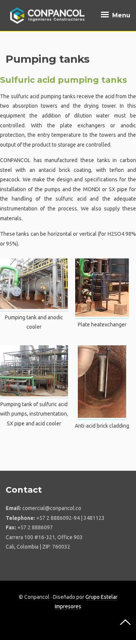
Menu (120, 15)
